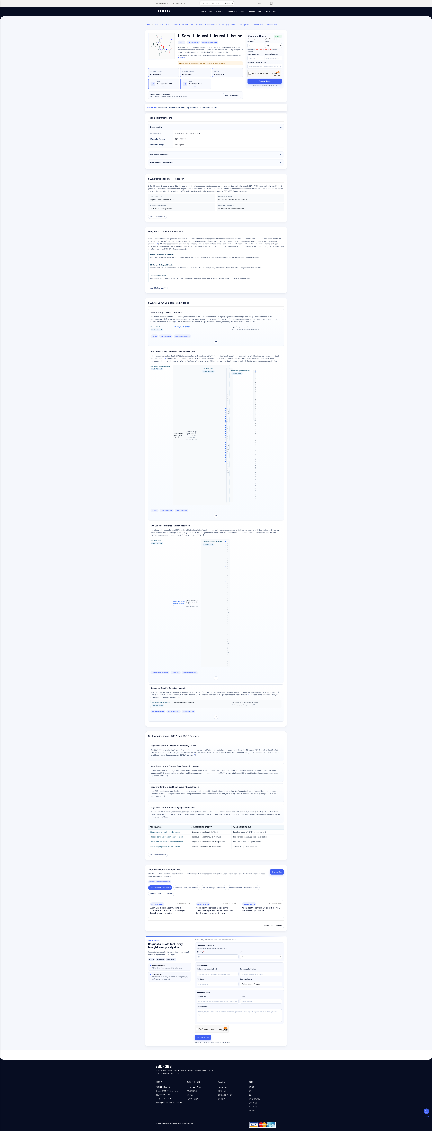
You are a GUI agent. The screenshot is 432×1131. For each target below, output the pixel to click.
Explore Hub (277, 872)
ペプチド (165, 24)
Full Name (200, 979)
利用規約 (251, 1111)
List (271, 3)
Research (231, 11)
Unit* (267, 41)
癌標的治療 (258, 24)
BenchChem (164, 11)
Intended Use (201, 996)
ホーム (148, 24)
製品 (203, 11)
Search (227, 3)
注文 (267, 11)
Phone (242, 996)
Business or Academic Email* (257, 62)
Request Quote (264, 81)
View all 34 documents (273, 925)
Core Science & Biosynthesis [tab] (160, 887)
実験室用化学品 (192, 1091)
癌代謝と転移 (272, 24)
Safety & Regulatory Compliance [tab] (161, 893)
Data (183, 107)
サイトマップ (253, 1107)
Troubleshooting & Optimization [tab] (213, 887)
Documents (205, 107)
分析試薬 (190, 1095)
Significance (174, 107)
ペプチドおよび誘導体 (228, 24)
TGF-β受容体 (245, 24)
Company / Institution (248, 969)
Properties (152, 107)
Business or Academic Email (207, 969)
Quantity (200, 952)
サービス (243, 11)
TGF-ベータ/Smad (180, 24)
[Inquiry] (426, 1111)
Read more (181, 58)
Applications (192, 107)
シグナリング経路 (215, 11)
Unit (242, 952)
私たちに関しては (254, 1099)
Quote (214, 107)
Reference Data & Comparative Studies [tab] (243, 887)
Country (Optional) (271, 54)
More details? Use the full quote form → (265, 85)
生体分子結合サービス (225, 1095)
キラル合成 (221, 1099)
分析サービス (222, 1091)
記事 (259, 11)
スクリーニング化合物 (194, 1087)
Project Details (202, 1006)
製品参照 (252, 11)
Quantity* (251, 41)
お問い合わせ (253, 1103)
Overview (162, 107)
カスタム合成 (222, 1087)
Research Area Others (205, 24)
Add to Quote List (232, 95)
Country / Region (246, 979)
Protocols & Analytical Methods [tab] (186, 887)
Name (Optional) (253, 54)
